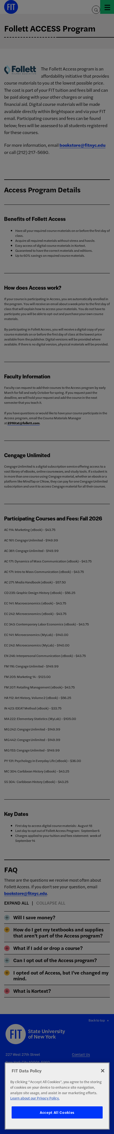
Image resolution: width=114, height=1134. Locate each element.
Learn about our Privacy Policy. (34, 1098)
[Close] (103, 1071)
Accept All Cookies (57, 1112)
